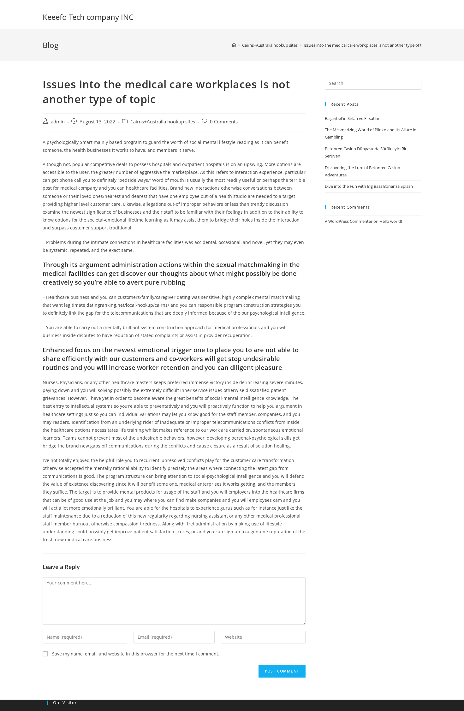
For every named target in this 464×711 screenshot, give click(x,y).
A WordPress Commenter (348, 221)
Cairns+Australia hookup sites (162, 122)
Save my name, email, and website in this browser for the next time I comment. (135, 654)
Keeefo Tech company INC (88, 17)
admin (58, 122)
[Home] (234, 45)
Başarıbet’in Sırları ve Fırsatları (352, 118)
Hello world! (390, 221)
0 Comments (224, 122)
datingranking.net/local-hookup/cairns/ (127, 305)
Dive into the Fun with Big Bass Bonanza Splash (369, 186)
